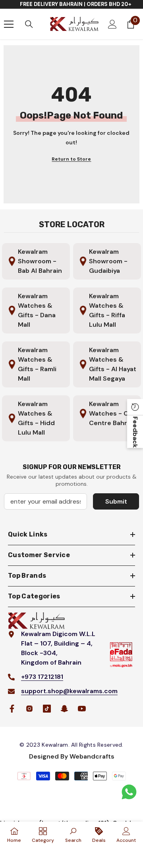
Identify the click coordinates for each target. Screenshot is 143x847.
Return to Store (71, 159)
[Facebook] (12, 709)
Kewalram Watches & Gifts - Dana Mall (37, 310)
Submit (116, 501)
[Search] (29, 24)
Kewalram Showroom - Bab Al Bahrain (40, 261)
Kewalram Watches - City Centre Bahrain (112, 413)
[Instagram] (29, 709)
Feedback (135, 431)
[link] (73, 834)
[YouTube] (82, 709)
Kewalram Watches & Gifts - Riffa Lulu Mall (107, 310)
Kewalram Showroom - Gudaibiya (108, 261)
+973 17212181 (42, 677)
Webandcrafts (92, 756)
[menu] (9, 24)
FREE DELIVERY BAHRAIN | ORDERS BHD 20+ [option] (75, 4)
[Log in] (112, 24)
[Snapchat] (64, 709)
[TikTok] (47, 709)
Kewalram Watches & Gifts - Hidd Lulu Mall (36, 418)
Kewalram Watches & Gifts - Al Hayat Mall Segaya (112, 364)
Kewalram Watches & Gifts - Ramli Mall (37, 364)
